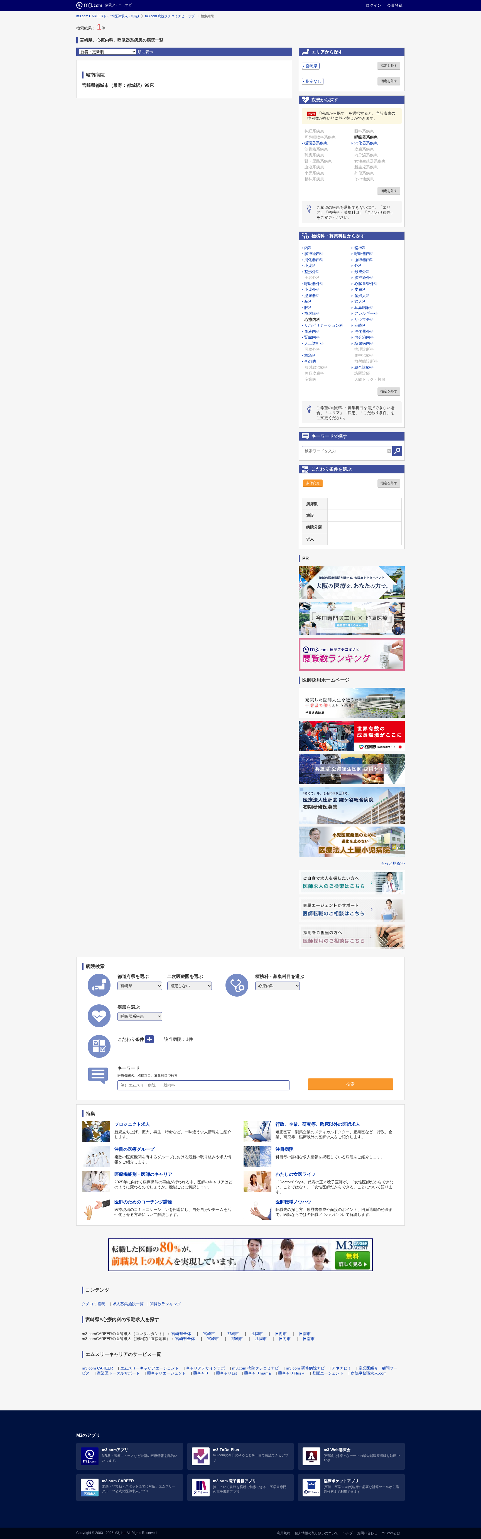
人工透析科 (314, 343)
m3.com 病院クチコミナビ (255, 1368)
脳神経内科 (314, 253)
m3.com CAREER (97, 1368)
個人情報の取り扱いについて (316, 1533)
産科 (308, 301)
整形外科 (312, 271)
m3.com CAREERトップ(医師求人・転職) (107, 16)
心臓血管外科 (366, 283)
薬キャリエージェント (166, 1373)
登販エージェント (327, 1373)
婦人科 (360, 301)
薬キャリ (201, 1373)
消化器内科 (314, 259)
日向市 (281, 1333)
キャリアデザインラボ (205, 1368)
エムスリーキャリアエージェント (149, 1368)
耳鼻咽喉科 (364, 307)
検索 (350, 1083)
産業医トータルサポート (118, 1373)
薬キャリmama (257, 1373)
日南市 (305, 1333)
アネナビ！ (341, 1368)
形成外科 (362, 271)
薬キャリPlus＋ (291, 1373)
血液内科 (312, 331)
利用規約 (283, 1533)
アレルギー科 (366, 313)
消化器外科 (364, 331)
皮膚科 (360, 289)
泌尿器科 (312, 295)
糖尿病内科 (364, 343)
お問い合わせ (367, 1533)
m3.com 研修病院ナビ (305, 1368)
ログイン (373, 5)
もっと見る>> (393, 863)
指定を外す (389, 66)
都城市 (233, 1333)
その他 (310, 361)
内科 (308, 247)
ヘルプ (348, 1533)
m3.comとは (391, 1533)
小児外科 (312, 289)
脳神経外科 (364, 277)
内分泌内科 (364, 337)
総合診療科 (364, 367)
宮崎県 (311, 66)
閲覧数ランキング (165, 1304)
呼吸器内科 (364, 253)
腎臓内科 (312, 337)
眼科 (308, 307)
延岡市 (257, 1333)
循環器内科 (364, 259)
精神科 (360, 247)
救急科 (310, 355)
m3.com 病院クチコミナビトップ (170, 16)
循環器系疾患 (316, 143)
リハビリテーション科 (323, 325)
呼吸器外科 (314, 283)
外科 (358, 265)
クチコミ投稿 (93, 1304)
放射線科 (312, 313)
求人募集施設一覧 (128, 1304)
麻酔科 (360, 325)
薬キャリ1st (226, 1373)
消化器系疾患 (366, 143)
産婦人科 (362, 295)
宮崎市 (209, 1333)
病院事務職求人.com (369, 1373)
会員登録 (395, 5)
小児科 (310, 265)
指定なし (313, 81)
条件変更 (313, 483)
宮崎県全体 (181, 1333)
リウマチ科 (364, 319)
